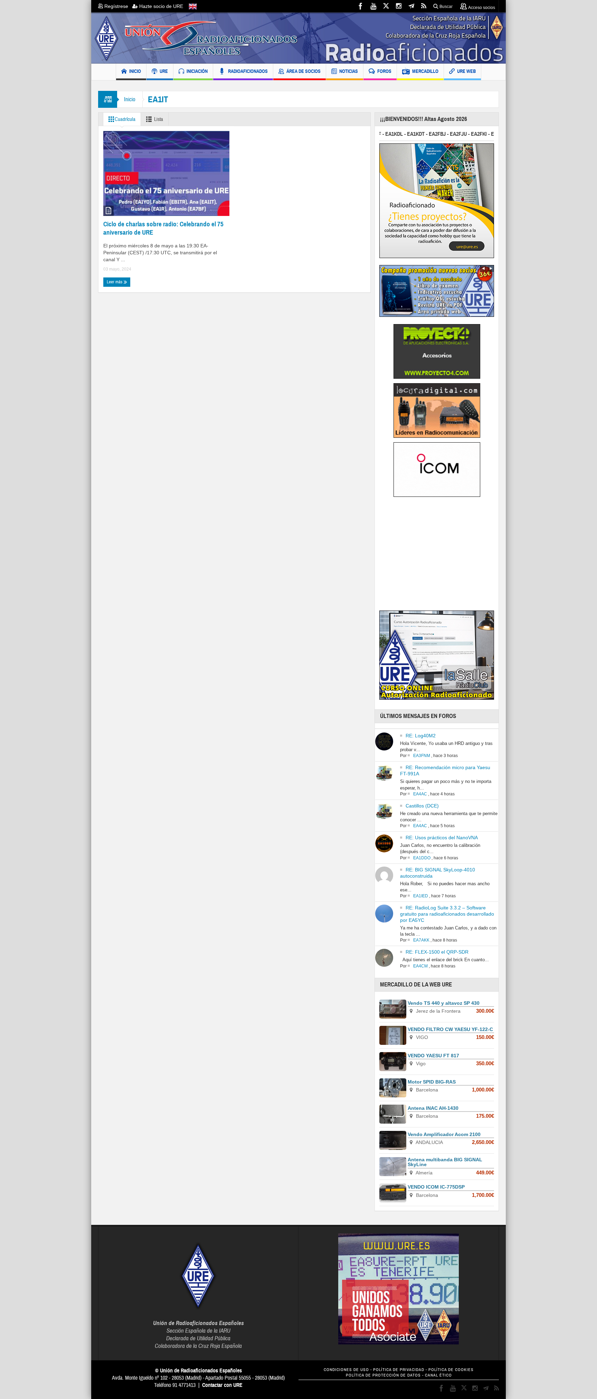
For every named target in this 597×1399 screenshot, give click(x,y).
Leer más (115, 282)
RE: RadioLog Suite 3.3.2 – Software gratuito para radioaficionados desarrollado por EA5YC (447, 914)
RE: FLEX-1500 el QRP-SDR (437, 952)
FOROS (384, 71)
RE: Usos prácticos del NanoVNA (442, 837)
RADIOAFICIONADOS (248, 71)
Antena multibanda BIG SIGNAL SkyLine (445, 1162)
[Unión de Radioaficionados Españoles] (298, 38)
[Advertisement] (437, 556)
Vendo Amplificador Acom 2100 (444, 1134)
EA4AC (420, 794)
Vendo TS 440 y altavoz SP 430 (444, 1003)
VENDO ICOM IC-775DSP (436, 1187)
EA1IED (420, 896)
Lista (158, 119)
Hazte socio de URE (160, 6)
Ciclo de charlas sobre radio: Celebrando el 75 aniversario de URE (163, 228)
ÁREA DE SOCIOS (303, 71)
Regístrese (117, 6)
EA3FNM (421, 755)
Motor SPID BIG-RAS (432, 1082)
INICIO (135, 71)
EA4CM (420, 966)
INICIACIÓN (197, 71)
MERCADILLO (425, 71)
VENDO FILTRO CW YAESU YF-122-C (450, 1029)
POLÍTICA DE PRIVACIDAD (398, 1369)
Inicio (129, 99)
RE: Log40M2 (421, 735)
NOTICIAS (348, 71)
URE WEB (466, 71)
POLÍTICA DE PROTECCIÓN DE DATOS (383, 1375)
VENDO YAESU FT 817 (433, 1055)
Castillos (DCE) (422, 806)
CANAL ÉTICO (438, 1375)
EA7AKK (421, 940)
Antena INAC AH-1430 (433, 1108)
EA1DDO (421, 858)
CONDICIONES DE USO (346, 1369)
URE (164, 71)
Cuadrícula (125, 119)
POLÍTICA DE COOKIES (451, 1369)
